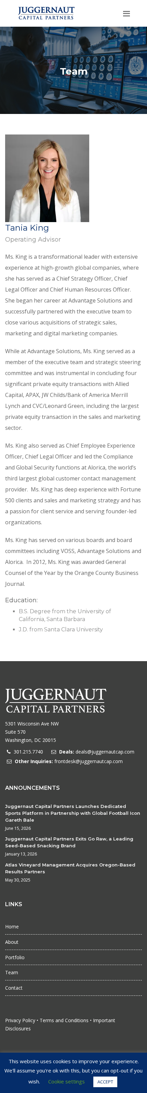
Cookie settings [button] (66, 1081)
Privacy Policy (20, 1020)
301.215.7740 (28, 751)
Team (11, 972)
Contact (14, 988)
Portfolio (15, 957)
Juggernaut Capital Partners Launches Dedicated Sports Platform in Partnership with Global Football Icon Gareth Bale (72, 813)
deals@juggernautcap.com (105, 751)
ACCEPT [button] (105, 1082)
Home (12, 926)
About (11, 942)
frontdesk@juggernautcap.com (88, 761)
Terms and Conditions (64, 1020)
